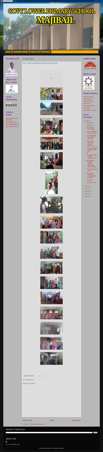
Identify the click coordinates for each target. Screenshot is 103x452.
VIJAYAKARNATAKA (89, 106)
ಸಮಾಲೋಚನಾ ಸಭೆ (91, 182)
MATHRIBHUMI (87, 99)
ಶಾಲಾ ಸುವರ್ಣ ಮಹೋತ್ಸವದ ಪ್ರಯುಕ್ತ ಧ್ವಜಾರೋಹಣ (90, 143)
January (89, 125)
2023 (86, 121)
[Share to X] (41, 376)
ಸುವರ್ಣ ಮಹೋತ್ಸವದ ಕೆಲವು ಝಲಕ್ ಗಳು (91, 132)
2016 (86, 191)
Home (8, 52)
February (89, 123)
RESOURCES (45, 52)
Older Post (76, 420)
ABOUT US (34, 52)
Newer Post (27, 420)
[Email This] (38, 376)
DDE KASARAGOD (11, 122)
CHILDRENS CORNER (20, 52)
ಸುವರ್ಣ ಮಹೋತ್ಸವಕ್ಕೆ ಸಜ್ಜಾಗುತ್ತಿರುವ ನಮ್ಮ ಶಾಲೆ (91, 149)
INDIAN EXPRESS (88, 97)
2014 (86, 196)
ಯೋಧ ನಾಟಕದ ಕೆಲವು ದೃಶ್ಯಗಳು (90, 128)
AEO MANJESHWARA (12, 124)
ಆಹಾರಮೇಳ (89, 180)
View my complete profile (13, 444)
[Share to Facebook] (42, 376)
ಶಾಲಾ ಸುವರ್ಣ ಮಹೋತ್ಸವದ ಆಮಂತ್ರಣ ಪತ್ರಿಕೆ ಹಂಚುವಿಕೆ (90, 175)
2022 (86, 186)
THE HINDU (86, 108)
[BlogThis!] (39, 376)
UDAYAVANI (86, 103)
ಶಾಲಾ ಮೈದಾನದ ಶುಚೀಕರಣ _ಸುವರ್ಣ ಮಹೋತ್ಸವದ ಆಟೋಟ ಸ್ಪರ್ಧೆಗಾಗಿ (91, 163)
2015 (86, 193)
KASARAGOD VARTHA (90, 110)
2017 (86, 188)
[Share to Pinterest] (43, 376)
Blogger (61, 448)
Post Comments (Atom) (37, 424)
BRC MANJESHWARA (12, 126)
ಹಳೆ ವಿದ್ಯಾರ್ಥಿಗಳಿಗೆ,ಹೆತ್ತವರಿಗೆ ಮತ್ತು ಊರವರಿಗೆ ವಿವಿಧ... (91, 156)
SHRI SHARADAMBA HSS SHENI (12, 119)
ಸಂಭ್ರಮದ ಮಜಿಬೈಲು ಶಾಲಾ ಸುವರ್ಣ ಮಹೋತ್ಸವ (91, 137)
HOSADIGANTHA (88, 101)
